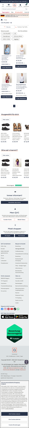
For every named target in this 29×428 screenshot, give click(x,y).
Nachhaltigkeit (18, 283)
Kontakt (3, 248)
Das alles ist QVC (19, 280)
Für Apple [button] (7, 235)
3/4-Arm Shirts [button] (18, 36)
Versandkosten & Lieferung (21, 253)
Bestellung (18, 246)
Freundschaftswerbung (6, 286)
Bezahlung (17, 256)
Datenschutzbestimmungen (15, 368)
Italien (18, 356)
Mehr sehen (6, 119)
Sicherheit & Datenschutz (21, 263)
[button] (3, 6)
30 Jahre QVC (19, 12)
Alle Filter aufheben (22, 30)
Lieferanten (3, 260)
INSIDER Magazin (5, 278)
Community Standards (9, 369)
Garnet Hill (19, 375)
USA (7, 356)
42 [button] (15, 33)
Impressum (23, 369)
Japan (21, 356)
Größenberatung (19, 251)
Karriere (17, 292)
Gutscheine (3, 283)
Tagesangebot (5, 12)
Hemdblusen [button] (6, 36)
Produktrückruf (4, 263)
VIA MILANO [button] (6, 33)
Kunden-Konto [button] (7, 219)
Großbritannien (12, 356)
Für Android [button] (21, 235)
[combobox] (13, 9)
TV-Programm (4, 280)
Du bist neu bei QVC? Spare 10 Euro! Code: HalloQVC (14, 1)
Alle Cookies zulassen (14, 414)
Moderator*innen (19, 295)
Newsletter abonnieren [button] (14, 202)
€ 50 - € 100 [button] (6, 39)
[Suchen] (26, 9)
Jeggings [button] (16, 39)
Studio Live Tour (19, 300)
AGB (4, 368)
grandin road (3, 377)
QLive (2, 255)
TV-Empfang (18, 297)
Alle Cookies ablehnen (14, 419)
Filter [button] (8, 27)
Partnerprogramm (5, 288)
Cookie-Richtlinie (9, 408)
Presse (2, 258)
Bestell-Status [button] (21, 219)
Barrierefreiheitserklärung (21, 286)
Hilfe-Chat (3, 246)
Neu (12, 12)
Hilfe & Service (18, 268)
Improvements (10, 377)
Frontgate (13, 375)
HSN (2, 375)
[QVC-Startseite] (1, 20)
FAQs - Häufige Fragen (20, 265)
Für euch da (3, 291)
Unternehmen (18, 278)
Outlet (17, 302)
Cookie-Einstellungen (14, 425)
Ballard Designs (7, 375)
